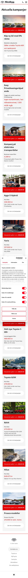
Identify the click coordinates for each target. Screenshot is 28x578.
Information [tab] (14, 262)
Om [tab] (23, 262)
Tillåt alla (14, 308)
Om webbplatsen (14, 565)
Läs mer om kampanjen (14, 56)
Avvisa (14, 318)
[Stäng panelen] (25, 258)
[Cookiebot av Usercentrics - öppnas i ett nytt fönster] (16, 258)
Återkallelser (14, 562)
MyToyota (14, 556)
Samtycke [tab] (5, 262)
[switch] (24, 293)
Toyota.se (14, 553)
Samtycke (14, 559)
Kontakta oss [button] (14, 549)
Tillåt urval (14, 313)
